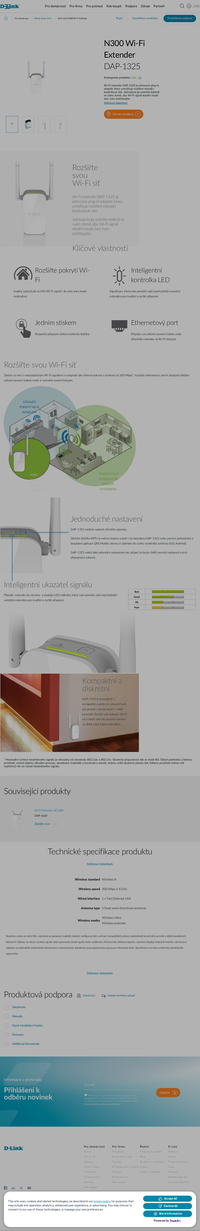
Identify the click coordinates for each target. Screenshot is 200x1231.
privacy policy (102, 1201)
